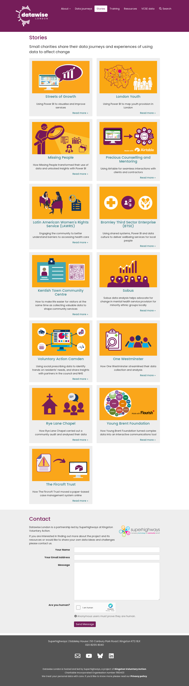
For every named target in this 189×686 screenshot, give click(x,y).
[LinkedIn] (111, 656)
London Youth (128, 96)
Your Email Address (57, 557)
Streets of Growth (61, 96)
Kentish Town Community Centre (61, 292)
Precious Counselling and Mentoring (128, 159)
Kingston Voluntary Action (130, 669)
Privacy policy (138, 676)
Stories (101, 8)
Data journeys (83, 8)
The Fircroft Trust (61, 484)
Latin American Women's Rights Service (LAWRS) (61, 224)
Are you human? (59, 605)
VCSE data (147, 8)
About (65, 8)
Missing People (61, 157)
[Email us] (77, 656)
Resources (130, 8)
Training (115, 8)
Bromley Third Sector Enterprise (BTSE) (128, 224)
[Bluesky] (100, 656)
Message (64, 565)
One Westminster (128, 358)
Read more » (80, 113)
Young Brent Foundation (128, 423)
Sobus (128, 290)
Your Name (62, 549)
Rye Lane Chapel (60, 423)
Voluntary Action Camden (61, 358)
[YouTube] (89, 656)
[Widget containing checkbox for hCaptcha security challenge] (95, 607)
